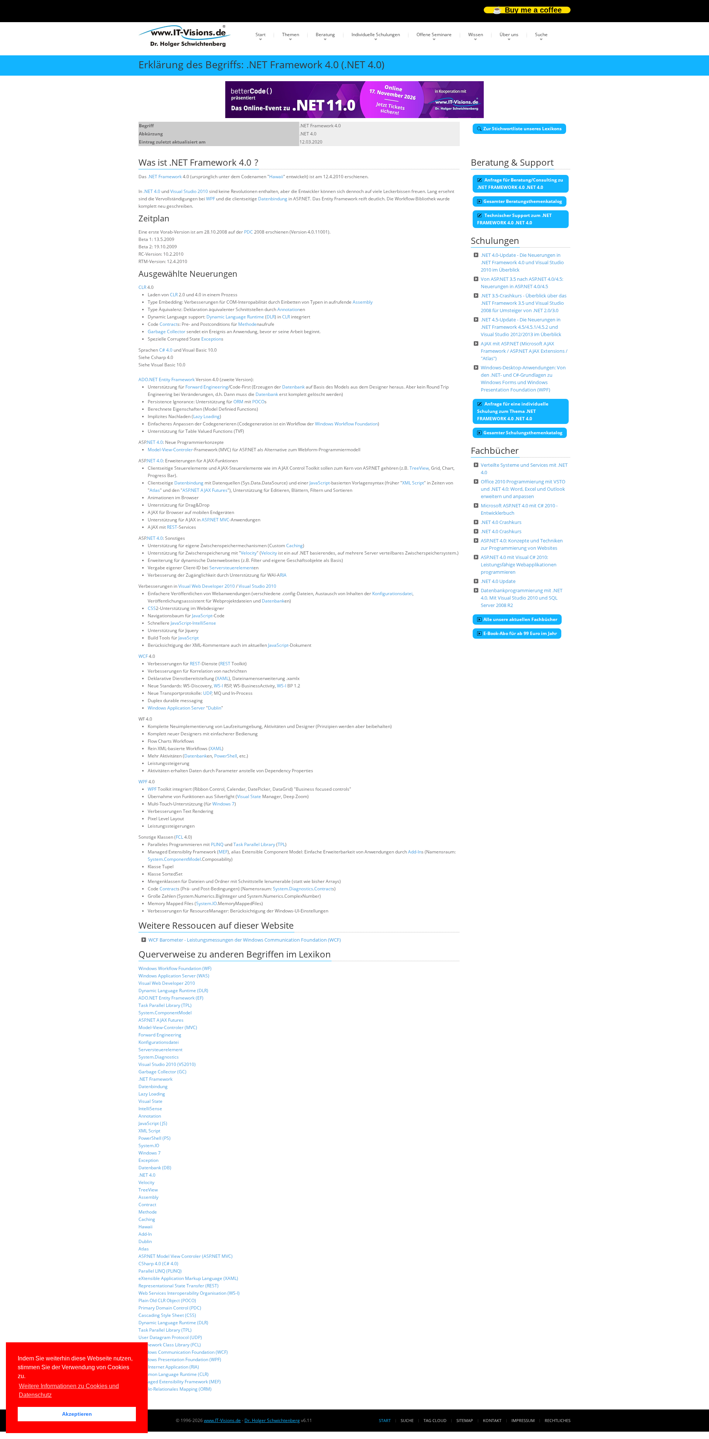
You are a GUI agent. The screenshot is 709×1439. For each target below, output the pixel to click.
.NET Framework (165, 176)
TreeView (419, 468)
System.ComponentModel (174, 859)
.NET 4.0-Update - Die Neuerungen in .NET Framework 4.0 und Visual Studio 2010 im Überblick (522, 262)
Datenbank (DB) (154, 1167)
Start (261, 34)
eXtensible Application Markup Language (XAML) (188, 1278)
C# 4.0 (165, 350)
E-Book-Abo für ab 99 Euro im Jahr (520, 633)
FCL (179, 837)
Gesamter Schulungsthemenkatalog (522, 432)
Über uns (509, 34)
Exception (211, 339)
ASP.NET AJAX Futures (204, 490)
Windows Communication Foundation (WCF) (183, 1352)
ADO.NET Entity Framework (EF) (170, 998)
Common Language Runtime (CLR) (173, 1374)
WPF (210, 199)
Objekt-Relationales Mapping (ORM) (175, 1389)
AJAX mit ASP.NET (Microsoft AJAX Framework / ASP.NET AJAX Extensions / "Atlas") (524, 351)
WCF (143, 656)
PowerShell (225, 756)
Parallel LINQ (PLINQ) (160, 1271)
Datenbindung (272, 199)
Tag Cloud (435, 1420)
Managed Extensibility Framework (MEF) (179, 1381)
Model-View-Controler (170, 449)
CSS (152, 608)
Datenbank (293, 387)
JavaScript (319, 483)
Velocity (249, 553)
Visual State (249, 796)
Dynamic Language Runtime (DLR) (173, 990)
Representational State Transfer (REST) (178, 1286)
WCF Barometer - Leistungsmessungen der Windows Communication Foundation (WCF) (244, 939)
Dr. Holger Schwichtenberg (272, 1420)
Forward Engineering (206, 387)
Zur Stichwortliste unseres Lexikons (522, 128)
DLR (271, 317)
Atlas (155, 490)
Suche (541, 34)
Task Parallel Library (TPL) (165, 1005)
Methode (247, 324)
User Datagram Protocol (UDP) (170, 1337)
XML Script (413, 483)
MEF (223, 852)
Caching (294, 545)
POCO (258, 401)
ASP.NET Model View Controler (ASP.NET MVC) (185, 1256)
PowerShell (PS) (154, 1138)
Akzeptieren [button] (77, 1414)
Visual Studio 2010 (189, 191)
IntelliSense (204, 623)
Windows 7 (223, 804)
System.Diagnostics (293, 889)
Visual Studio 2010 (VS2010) (167, 1064)
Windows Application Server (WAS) (173, 976)
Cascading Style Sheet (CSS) (167, 1315)
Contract (168, 324)
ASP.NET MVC (215, 520)
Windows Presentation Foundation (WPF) (179, 1359)
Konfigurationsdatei (392, 593)
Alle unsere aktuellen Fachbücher (520, 619)
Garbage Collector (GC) (162, 1072)
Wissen (475, 34)
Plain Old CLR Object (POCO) (167, 1300)
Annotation (288, 309)
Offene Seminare (434, 34)
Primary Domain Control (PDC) (169, 1308)
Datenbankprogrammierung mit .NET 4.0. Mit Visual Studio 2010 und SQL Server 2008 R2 (521, 597)
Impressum (523, 1420)
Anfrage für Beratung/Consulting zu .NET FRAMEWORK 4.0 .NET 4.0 (520, 183)
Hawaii (276, 176)
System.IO (206, 903)
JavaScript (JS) (152, 1123)
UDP (207, 693)
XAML (223, 678)
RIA (283, 575)
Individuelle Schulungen (376, 34)
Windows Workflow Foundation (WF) (175, 968)
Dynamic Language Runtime (235, 317)
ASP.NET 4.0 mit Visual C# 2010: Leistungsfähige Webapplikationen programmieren (518, 564)
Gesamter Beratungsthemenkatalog (522, 201)
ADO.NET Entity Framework (166, 379)
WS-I (218, 686)
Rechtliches (558, 1420)
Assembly (363, 302)
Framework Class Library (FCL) (169, 1345)
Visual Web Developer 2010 (206, 586)
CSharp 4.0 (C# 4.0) (158, 1263)
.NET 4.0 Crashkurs (501, 522)
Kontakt (492, 1420)
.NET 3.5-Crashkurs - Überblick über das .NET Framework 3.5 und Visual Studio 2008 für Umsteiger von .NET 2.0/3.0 (523, 303)
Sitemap (464, 1420)
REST (172, 527)
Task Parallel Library (254, 844)
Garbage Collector (166, 331)
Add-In (414, 852)
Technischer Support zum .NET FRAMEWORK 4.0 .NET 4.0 (514, 219)
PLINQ (217, 844)
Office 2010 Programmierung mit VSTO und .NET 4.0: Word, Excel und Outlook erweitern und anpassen (523, 489)
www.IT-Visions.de (222, 1420)
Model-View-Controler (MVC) (167, 1027)
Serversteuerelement (231, 568)
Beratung (325, 34)
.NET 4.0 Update (498, 581)
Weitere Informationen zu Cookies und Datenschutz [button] (69, 1390)
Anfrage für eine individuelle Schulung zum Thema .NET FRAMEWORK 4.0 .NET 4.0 (512, 411)
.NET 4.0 (151, 191)
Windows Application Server (176, 708)
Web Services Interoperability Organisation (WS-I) (189, 1293)
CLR (142, 287)
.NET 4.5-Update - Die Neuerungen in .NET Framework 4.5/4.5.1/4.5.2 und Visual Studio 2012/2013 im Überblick (521, 327)
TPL (281, 844)
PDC (248, 232)
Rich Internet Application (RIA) (168, 1367)
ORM (238, 401)
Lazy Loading (206, 416)
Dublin (214, 708)
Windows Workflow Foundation (346, 424)
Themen (290, 34)
